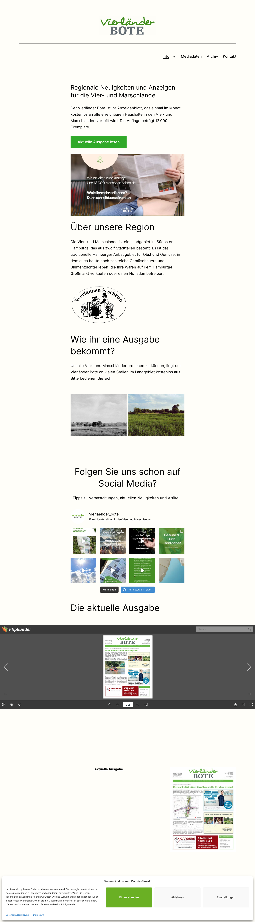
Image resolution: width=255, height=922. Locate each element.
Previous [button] (74, 184)
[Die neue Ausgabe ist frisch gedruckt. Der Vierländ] (113, 570)
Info (166, 56)
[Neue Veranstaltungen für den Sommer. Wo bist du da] (172, 570)
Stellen (122, 372)
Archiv (212, 56)
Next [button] (180, 184)
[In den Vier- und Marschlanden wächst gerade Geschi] (142, 570)
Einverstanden (129, 897)
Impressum (38, 914)
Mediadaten (191, 56)
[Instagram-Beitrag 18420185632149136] (142, 541)
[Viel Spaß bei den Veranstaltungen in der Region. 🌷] (113, 541)
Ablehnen (177, 897)
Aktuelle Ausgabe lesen (99, 142)
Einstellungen (226, 897)
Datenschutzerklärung (17, 914)
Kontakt (229, 56)
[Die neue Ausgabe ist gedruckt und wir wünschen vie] (83, 541)
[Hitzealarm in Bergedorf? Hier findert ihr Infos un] (83, 570)
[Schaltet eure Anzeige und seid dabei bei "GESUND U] (172, 541)
